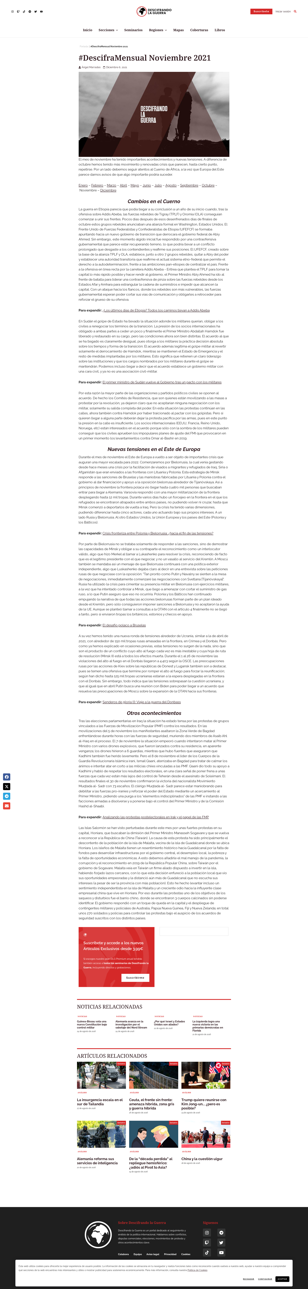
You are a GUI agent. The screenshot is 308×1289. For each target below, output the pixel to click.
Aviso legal (152, 1254)
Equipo (138, 1254)
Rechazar (248, 1279)
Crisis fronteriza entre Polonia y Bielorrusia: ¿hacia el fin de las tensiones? (158, 533)
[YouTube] (41, 11)
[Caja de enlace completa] (96, 1024)
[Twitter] (35, 11)
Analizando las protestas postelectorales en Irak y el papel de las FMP (156, 817)
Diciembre (108, 190)
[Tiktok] (207, 1252)
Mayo (135, 185)
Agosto (171, 185)
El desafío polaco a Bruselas (124, 625)
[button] (261, 11)
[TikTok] (24, 11)
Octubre (208, 185)
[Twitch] (207, 1243)
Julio (158, 185)
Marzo (111, 185)
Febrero (97, 185)
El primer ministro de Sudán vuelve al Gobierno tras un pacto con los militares (162, 382)
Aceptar (282, 1279)
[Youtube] (221, 1252)
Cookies (185, 1254)
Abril (123, 185)
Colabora (123, 1254)
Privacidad (170, 1254)
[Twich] (18, 11)
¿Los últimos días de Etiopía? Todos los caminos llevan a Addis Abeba (156, 310)
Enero (83, 185)
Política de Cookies (197, 1270)
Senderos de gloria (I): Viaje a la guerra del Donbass (142, 702)
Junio (147, 185)
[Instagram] (12, 11)
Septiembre (189, 185)
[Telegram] (30, 11)
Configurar (265, 1279)
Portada (84, 46)
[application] (116, 30)
